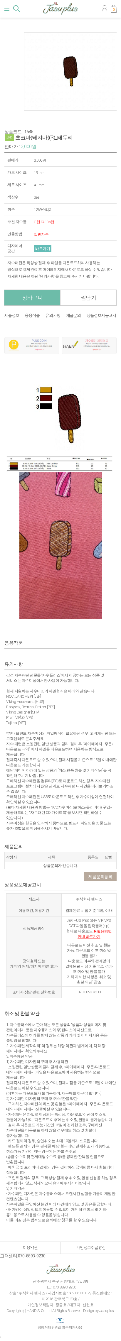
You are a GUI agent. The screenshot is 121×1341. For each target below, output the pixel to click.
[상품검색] (16, 8)
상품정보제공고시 (101, 316)
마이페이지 (104, 8)
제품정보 (11, 316)
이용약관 (30, 1247)
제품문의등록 (100, 876)
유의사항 (53, 316)
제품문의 (73, 316)
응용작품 (32, 316)
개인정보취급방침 (91, 1247)
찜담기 (88, 298)
